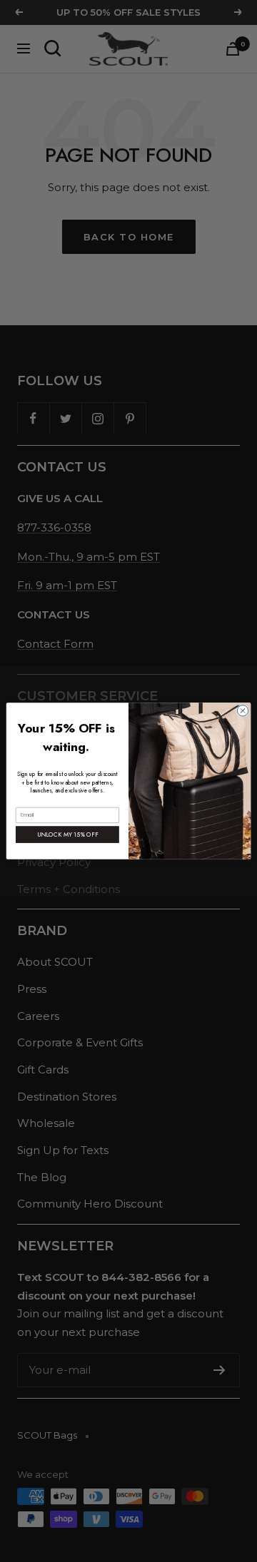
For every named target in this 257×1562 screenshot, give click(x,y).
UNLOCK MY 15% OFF (68, 834)
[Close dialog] (242, 710)
